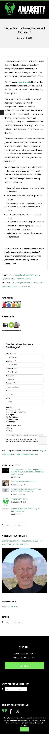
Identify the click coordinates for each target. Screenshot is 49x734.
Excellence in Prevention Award (24, 481)
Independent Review (19, 499)
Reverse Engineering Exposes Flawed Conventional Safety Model (26, 490)
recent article (24, 82)
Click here (24, 665)
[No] (46, 724)
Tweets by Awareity (10, 606)
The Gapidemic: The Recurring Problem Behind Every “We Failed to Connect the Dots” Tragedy (27, 471)
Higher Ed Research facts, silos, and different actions (25, 510)
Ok (24, 729)
